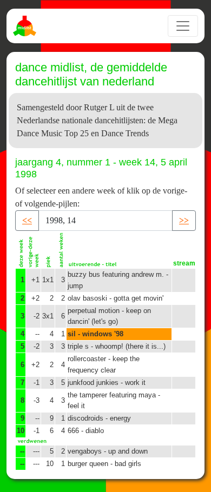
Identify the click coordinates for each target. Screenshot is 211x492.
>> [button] (184, 220)
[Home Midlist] (26, 26)
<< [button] (27, 220)
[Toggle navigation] (183, 26)
